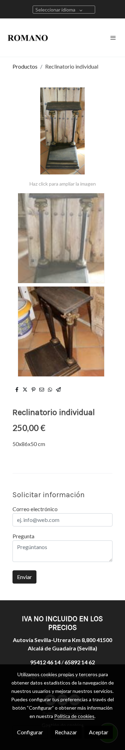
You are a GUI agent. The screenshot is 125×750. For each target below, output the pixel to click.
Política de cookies (74, 716)
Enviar (24, 576)
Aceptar (98, 732)
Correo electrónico (35, 509)
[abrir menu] (113, 37)
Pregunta (23, 536)
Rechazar (66, 732)
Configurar (30, 732)
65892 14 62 (80, 662)
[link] (28, 37)
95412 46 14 (45, 662)
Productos (25, 66)
